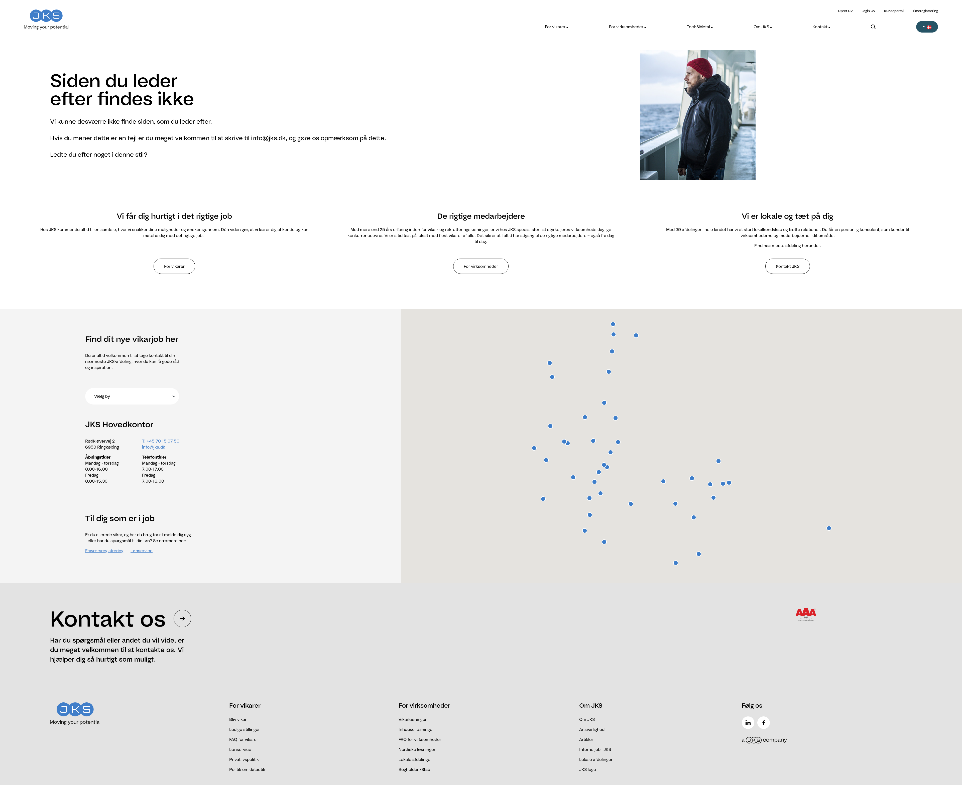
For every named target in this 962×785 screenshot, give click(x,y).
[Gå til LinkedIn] (749, 722)
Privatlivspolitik (244, 759)
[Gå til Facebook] (764, 722)
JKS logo (587, 769)
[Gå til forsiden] (138, 16)
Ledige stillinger (244, 729)
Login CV (868, 11)
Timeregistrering (925, 11)
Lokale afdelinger (415, 759)
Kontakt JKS (787, 266)
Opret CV (845, 11)
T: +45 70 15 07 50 (160, 441)
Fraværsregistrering (104, 550)
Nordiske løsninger (417, 749)
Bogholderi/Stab (414, 769)
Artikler (586, 739)
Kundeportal (894, 11)
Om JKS (762, 26)
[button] (927, 27)
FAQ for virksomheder (420, 739)
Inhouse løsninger (416, 729)
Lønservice (142, 550)
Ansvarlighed (592, 729)
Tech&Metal (699, 26)
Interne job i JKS (595, 749)
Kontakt (820, 26)
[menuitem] (556, 27)
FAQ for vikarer (243, 739)
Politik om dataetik (247, 769)
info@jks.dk (153, 447)
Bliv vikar (238, 719)
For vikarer (555, 26)
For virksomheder (626, 26)
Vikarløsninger (413, 719)
